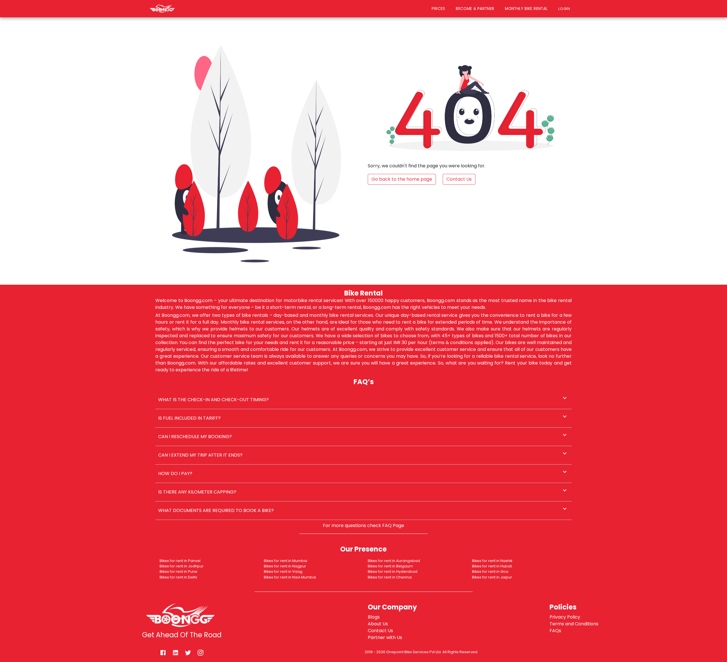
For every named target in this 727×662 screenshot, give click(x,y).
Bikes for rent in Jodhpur (182, 566)
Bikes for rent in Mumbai (285, 560)
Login (565, 8)
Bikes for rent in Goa (490, 571)
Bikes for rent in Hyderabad (392, 571)
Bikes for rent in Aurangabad (394, 560)
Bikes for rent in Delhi (178, 577)
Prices (438, 8)
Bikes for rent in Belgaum (390, 566)
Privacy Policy (565, 617)
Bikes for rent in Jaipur (492, 577)
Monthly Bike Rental (526, 8)
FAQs (555, 630)
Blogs (374, 617)
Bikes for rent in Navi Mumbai (290, 577)
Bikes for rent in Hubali (492, 566)
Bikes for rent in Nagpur (285, 566)
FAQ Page (393, 525)
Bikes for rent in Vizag (283, 571)
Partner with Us (385, 637)
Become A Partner (475, 8)
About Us (378, 624)
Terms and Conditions (574, 624)
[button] (363, 400)
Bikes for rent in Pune (178, 571)
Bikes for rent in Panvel (180, 560)
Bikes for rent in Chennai (390, 577)
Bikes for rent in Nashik (492, 560)
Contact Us (380, 630)
